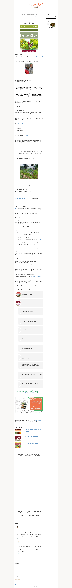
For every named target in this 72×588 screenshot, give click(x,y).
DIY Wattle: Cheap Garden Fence (27, 348)
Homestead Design (25, 450)
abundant (21, 161)
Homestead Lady (36, 5)
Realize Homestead (38, 420)
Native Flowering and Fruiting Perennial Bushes (29, 321)
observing (33, 148)
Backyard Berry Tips (25, 338)
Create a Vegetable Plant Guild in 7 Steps (22, 200)
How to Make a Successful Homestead (31, 443)
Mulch (16, 208)
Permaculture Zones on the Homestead (21, 196)
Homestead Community (20, 450)
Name (16, 570)
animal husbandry (20, 123)
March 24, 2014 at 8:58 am (23, 528)
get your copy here (34, 393)
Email (16, 573)
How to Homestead (30, 450)
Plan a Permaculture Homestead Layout (22, 193)
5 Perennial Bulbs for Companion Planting (28, 329)
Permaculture (34, 450)
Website (16, 576)
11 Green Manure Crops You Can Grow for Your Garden (30, 383)
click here (36, 16)
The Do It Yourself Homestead (30, 392)
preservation (26, 135)
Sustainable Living (39, 450)
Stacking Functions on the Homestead (21, 198)
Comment (17, 563)
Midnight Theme (36, 586)
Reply (17, 538)
